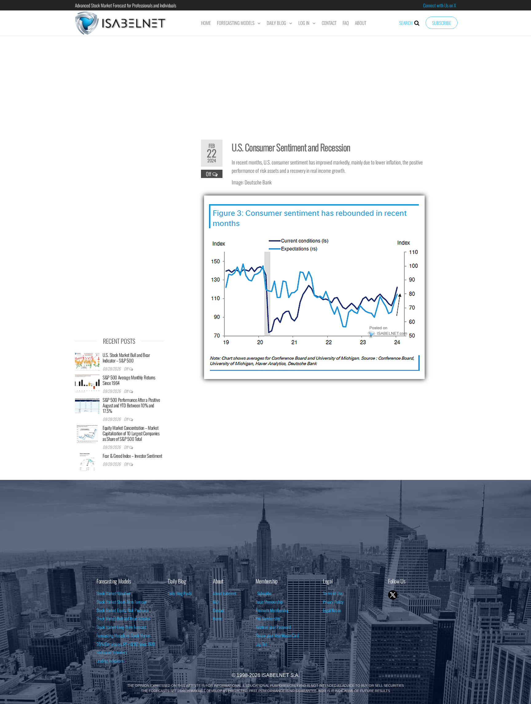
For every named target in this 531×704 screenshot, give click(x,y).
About (360, 22)
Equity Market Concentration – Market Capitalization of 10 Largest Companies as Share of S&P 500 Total (131, 433)
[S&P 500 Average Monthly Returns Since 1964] (87, 383)
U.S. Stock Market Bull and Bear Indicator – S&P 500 (126, 357)
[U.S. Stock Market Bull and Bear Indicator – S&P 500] (87, 360)
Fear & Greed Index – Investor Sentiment (132, 455)
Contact (329, 22)
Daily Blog (276, 22)
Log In (303, 22)
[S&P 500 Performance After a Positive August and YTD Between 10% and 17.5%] (87, 405)
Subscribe (441, 22)
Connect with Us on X (439, 5)
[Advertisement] (265, 84)
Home (206, 22)
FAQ (346, 22)
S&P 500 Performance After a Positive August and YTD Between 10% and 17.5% (131, 405)
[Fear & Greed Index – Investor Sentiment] (87, 461)
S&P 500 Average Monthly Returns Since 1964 (129, 380)
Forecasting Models (235, 22)
